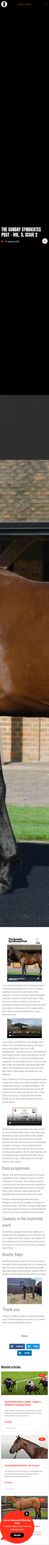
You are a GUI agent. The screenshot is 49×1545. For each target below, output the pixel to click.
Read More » (8, 1422)
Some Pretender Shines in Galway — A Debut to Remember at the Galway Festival (23, 1403)
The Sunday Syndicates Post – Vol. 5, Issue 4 (22, 1465)
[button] (41, 4)
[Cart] (35, 4)
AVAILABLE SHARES (24, 4)
